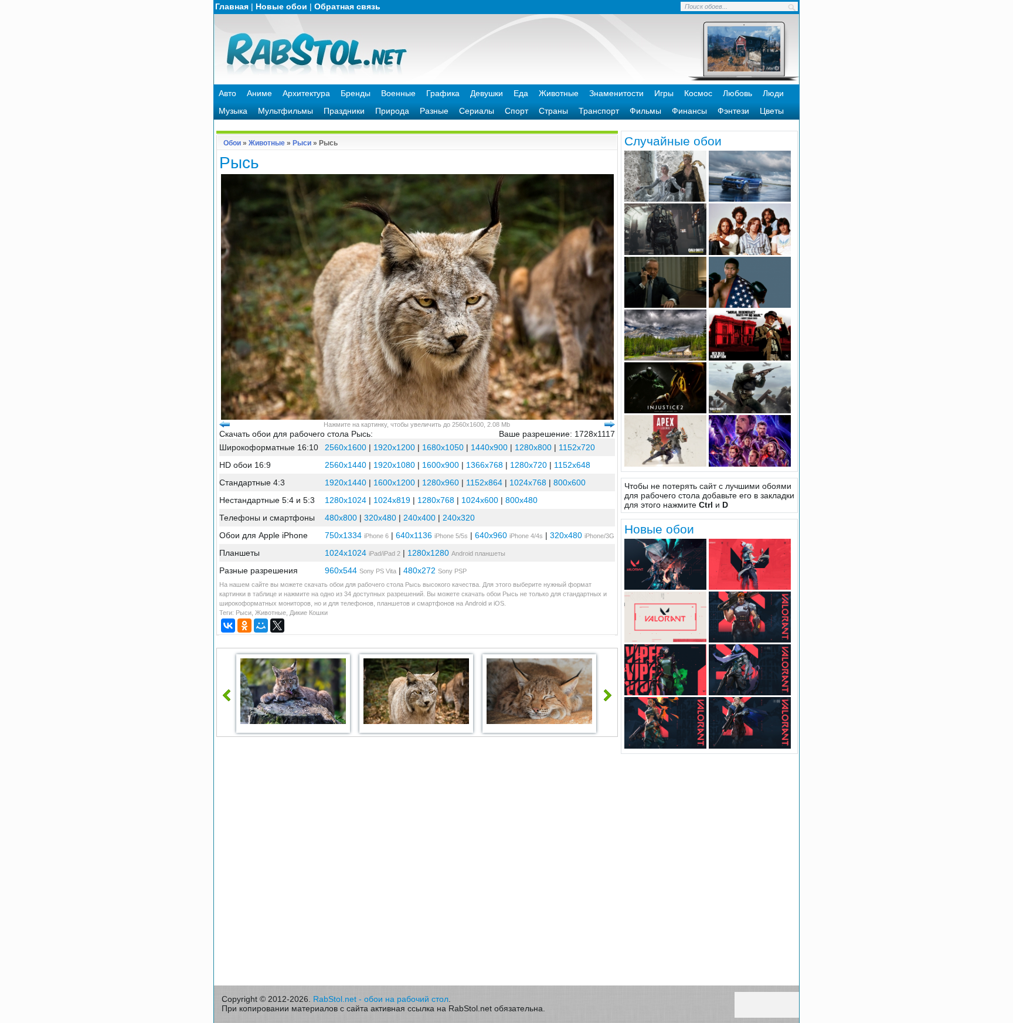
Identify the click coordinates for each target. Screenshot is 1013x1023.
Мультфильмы (285, 110)
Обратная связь (347, 6)
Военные (398, 93)
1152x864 (484, 482)
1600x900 (440, 465)
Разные (434, 110)
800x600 (569, 482)
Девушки (486, 93)
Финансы (689, 110)
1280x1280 (428, 553)
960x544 (341, 570)
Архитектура (306, 93)
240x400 (419, 517)
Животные (559, 93)
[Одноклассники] (244, 625)
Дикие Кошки (309, 612)
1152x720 (577, 447)
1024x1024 (345, 553)
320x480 (380, 517)
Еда (521, 93)
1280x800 (533, 447)
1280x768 (435, 500)
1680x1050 (443, 447)
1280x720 (528, 465)
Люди (773, 93)
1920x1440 (345, 482)
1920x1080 (394, 465)
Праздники (344, 110)
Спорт (516, 110)
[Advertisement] (417, 864)
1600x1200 (394, 482)
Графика (443, 93)
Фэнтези (733, 110)
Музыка (233, 110)
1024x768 (527, 482)
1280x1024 (345, 500)
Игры (664, 93)
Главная (232, 6)
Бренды (355, 93)
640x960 (491, 535)
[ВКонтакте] (228, 625)
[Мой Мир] (261, 625)
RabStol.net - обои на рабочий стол (380, 999)
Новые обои (281, 6)
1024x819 (391, 500)
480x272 (419, 570)
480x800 (341, 517)
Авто (227, 93)
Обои (232, 143)
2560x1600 (345, 447)
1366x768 (484, 465)
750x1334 (343, 535)
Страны (553, 110)
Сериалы (476, 110)
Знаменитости (616, 93)
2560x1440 (345, 465)
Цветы (772, 110)
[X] (277, 625)
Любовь (737, 93)
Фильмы (645, 110)
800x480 (521, 500)
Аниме (259, 93)
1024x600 (479, 500)
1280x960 (440, 482)
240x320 (459, 517)
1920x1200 (394, 447)
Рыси (302, 143)
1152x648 (572, 465)
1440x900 (489, 447)
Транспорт (599, 110)
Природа (392, 110)
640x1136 (414, 535)
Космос (698, 93)
